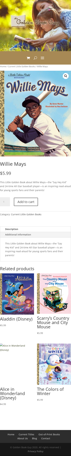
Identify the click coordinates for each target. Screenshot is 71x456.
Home (3, 66)
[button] (66, 76)
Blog (34, 438)
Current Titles (26, 434)
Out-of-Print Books (49, 434)
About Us (22, 438)
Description (11, 229)
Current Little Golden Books (21, 66)
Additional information (18, 234)
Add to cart (26, 202)
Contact (45, 438)
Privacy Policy (35, 451)
